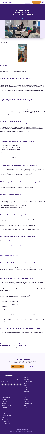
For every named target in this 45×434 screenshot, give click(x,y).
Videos (25, 387)
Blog (25, 397)
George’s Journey (28, 381)
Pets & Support (5, 403)
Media (25, 385)
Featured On (26, 407)
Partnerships (5, 407)
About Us (26, 377)
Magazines (26, 391)
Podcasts (26, 405)
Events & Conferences (7, 399)
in (14, 384)
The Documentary (6, 423)
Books (25, 383)
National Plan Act (5, 421)
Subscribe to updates (6, 415)
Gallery (25, 389)
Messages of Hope (6, 397)
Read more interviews (17, 366)
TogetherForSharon (7, 2)
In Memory (4, 401)
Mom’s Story (26, 379)
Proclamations (5, 419)
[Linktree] (20, 384)
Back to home (29, 366)
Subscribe (27, 2)
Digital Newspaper (28, 403)
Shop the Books (36, 2)
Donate (3, 413)
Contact (4, 417)
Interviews (19, 18)
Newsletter (26, 401)
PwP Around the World (6, 405)
